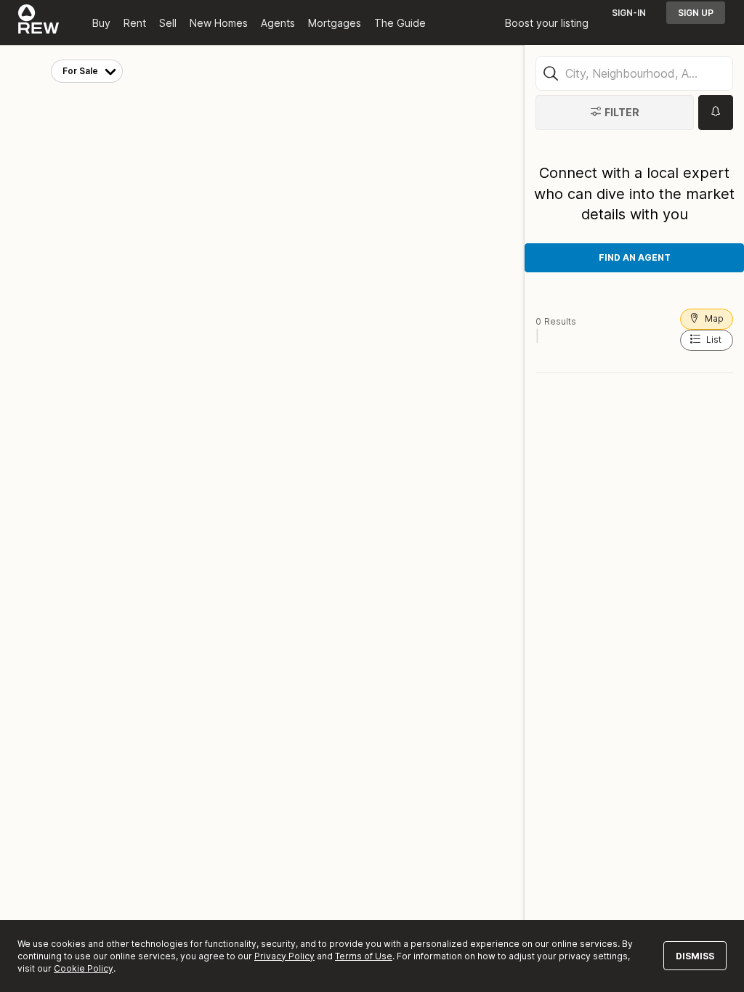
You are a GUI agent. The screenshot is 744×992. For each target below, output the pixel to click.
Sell (168, 23)
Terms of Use (363, 956)
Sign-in (629, 12)
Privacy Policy (284, 956)
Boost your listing (547, 23)
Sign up (695, 12)
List (713, 339)
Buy (101, 23)
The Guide (400, 23)
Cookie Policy (83, 968)
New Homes (219, 23)
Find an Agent (635, 257)
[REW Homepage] (39, 22)
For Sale (80, 70)
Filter (621, 112)
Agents (278, 23)
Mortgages (334, 23)
